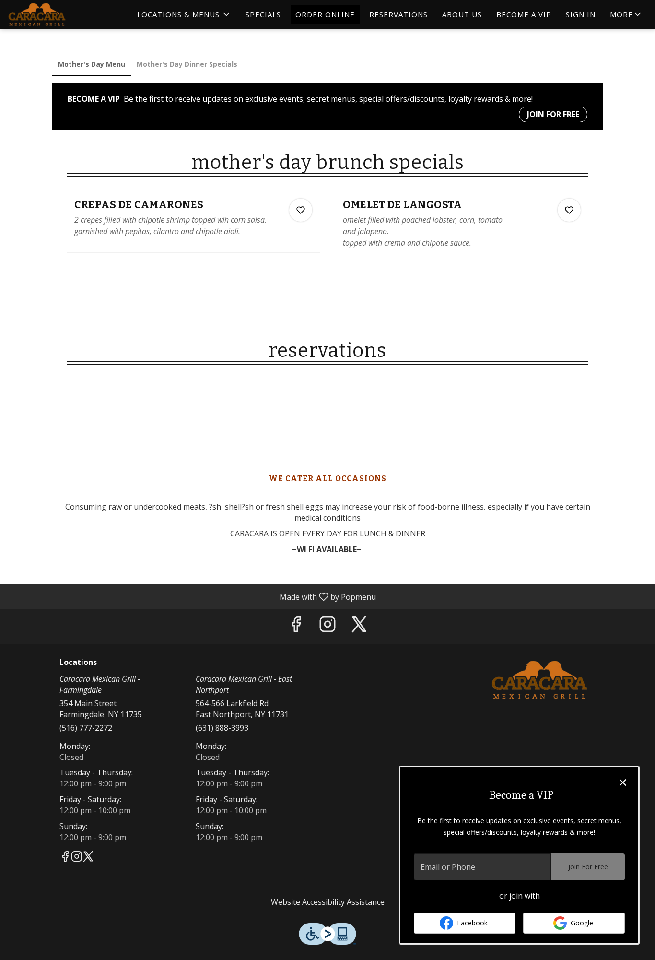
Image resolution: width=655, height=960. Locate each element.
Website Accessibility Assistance (328, 902)
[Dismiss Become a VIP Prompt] (622, 782)
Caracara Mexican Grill (540, 679)
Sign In (581, 14)
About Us (462, 14)
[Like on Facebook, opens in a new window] (295, 626)
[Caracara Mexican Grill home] (51, 14)
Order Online (325, 14)
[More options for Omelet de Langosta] (569, 210)
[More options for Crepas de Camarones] (300, 210)
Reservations (398, 14)
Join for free (553, 114)
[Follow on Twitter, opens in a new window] (359, 626)
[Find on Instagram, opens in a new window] (327, 626)
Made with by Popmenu (191, 596)
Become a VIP (523, 14)
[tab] (91, 64)
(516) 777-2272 (85, 728)
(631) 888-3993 (222, 728)
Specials (263, 14)
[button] (184, 14)
